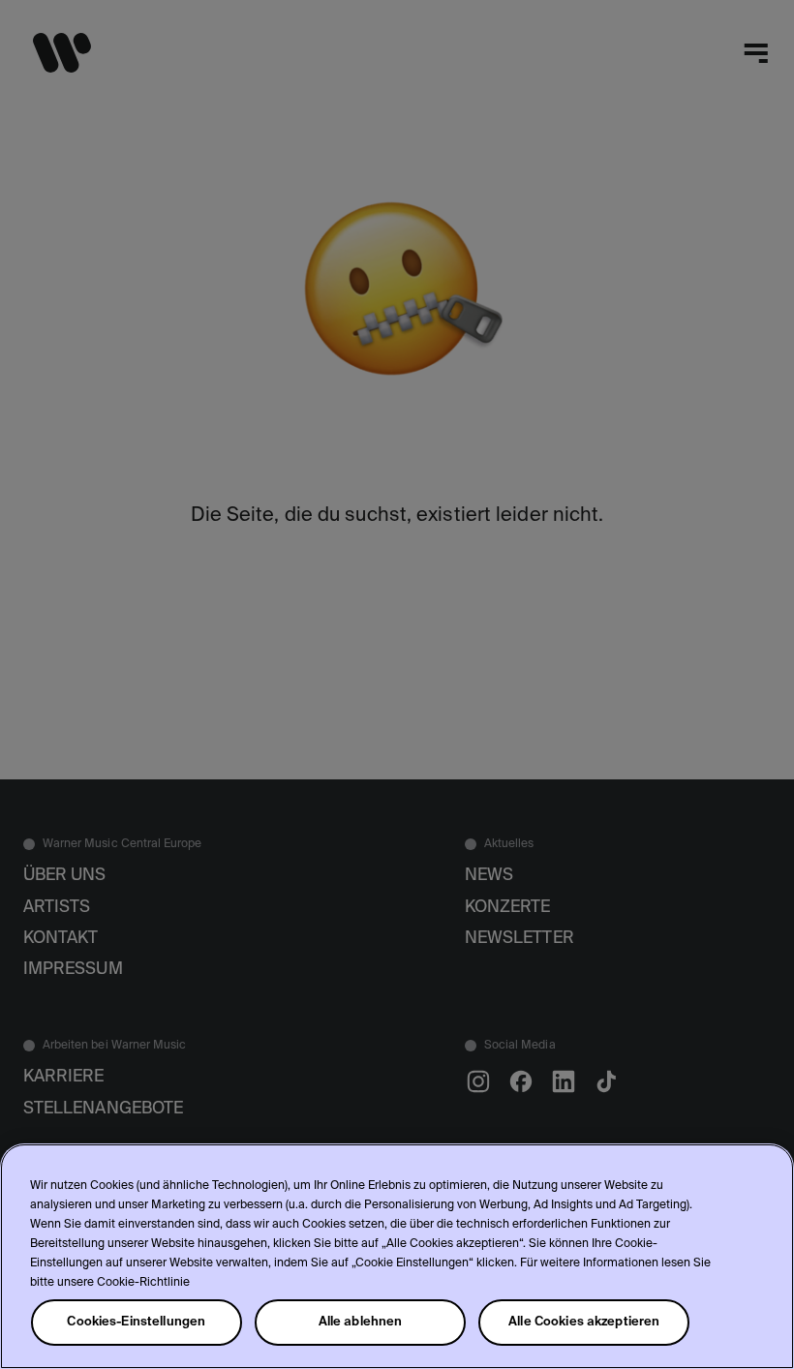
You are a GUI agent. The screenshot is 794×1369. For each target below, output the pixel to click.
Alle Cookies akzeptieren (583, 1322)
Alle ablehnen (361, 1322)
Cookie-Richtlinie (143, 1283)
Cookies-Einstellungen (136, 1322)
